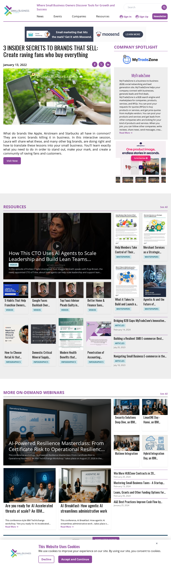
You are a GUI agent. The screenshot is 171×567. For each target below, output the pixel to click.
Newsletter (160, 16)
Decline (46, 559)
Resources (102, 16)
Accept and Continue (75, 559)
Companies (79, 16)
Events (58, 16)
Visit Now (12, 160)
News (40, 16)
